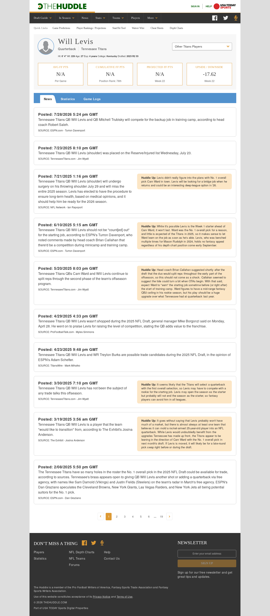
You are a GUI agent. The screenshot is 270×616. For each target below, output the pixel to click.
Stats (98, 17)
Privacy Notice (102, 596)
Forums (74, 565)
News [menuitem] (48, 99)
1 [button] (108, 516)
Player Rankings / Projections (91, 28)
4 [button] (133, 516)
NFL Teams (77, 558)
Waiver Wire (138, 28)
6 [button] (149, 516)
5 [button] (141, 516)
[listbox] (42, 18)
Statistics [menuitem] (68, 99)
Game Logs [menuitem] (92, 99)
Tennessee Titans (94, 49)
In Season (65, 17)
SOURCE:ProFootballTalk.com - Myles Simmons (66, 332)
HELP (209, 6)
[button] (101, 516)
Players (135, 17)
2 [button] (116, 516)
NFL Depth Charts (81, 552)
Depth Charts (176, 28)
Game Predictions (61, 28)
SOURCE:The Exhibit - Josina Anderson (61, 440)
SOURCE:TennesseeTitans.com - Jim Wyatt (63, 158)
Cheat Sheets (157, 28)
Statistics (40, 558)
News (85, 17)
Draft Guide (41, 17)
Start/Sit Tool (119, 28)
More (150, 17)
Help (107, 552)
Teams (116, 17)
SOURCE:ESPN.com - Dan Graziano (59, 498)
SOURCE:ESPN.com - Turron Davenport (61, 130)
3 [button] (125, 516)
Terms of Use (125, 596)
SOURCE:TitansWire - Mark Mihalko (59, 365)
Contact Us (112, 558)
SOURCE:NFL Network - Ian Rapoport (60, 207)
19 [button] (161, 516)
